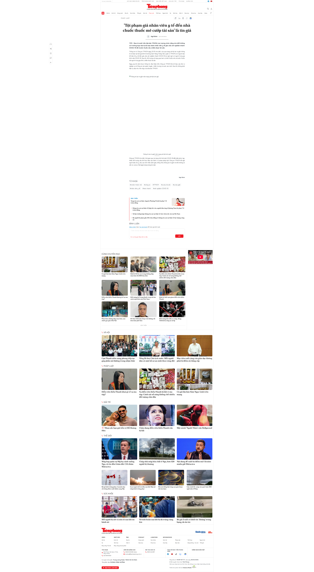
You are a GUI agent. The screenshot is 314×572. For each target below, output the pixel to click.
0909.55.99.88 (129, 552)
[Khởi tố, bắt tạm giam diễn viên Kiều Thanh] (172, 288)
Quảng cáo (189, 1)
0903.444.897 (151, 552)
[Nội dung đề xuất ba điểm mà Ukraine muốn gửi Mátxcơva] (194, 449)
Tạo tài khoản (143, 227)
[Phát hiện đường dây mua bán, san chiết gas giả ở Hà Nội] (115, 309)
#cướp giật (176, 185)
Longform (154, 537)
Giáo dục (186, 13)
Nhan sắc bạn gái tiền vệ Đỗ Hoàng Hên (119, 429)
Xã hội (108, 13)
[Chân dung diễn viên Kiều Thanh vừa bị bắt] (157, 415)
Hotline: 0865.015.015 (133, 1)
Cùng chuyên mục (111, 254)
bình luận (186, 18)
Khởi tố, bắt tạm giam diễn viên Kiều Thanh (171, 298)
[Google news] (186, 554)
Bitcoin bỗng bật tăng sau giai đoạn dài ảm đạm (170, 488)
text (179, 18)
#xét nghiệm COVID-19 (160, 188)
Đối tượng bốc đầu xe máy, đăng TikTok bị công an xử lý (170, 319)
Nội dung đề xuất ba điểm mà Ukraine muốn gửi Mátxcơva (194, 462)
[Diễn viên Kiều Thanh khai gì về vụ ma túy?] (115, 288)
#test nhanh (147, 188)
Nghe (50, 44)
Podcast (141, 537)
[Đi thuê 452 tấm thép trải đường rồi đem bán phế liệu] (143, 309)
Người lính (165, 13)
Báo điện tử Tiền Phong (157, 7)
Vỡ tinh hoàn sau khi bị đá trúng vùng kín (156, 520)
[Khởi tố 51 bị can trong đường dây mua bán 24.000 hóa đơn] (143, 264)
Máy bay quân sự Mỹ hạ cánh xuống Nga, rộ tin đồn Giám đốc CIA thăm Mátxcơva (118, 464)
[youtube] (211, 1)
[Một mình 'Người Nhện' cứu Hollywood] (194, 415)
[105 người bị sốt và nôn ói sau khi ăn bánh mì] (119, 507)
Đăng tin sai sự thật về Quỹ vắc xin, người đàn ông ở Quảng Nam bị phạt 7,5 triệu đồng (158, 209)
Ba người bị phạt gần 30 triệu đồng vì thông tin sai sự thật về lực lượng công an (158, 219)
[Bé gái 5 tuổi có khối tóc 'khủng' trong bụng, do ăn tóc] (194, 507)
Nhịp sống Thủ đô (106, 545)
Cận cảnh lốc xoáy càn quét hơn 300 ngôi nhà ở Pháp (199, 488)
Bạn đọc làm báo (111, 567)
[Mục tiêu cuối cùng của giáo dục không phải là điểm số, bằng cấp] (194, 345)
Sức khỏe (132, 13)
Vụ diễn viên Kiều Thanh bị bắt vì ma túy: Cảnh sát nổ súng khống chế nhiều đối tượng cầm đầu (171, 276)
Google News (190, 18)
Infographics (167, 537)
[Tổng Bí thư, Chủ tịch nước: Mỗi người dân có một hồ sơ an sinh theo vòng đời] (157, 345)
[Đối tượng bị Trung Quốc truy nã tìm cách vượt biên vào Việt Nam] (143, 288)
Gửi (179, 236)
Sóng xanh (120, 13)
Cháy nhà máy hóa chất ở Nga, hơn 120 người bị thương (156, 462)
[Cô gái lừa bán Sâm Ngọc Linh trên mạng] (115, 264)
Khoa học (193, 13)
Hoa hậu (200, 13)
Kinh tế (113, 13)
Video (205, 13)
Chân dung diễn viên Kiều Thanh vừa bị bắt (156, 429)
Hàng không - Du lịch (193, 543)
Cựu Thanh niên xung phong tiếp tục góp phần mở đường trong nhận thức (118, 359)
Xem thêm (211, 13)
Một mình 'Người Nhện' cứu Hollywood (194, 428)
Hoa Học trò (172, 1)
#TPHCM (156, 185)
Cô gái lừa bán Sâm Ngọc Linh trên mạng (113, 275)
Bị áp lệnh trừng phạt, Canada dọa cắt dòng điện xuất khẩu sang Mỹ (113, 488)
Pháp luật (151, 13)
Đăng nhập (132, 227)
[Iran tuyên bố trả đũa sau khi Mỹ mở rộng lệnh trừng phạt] (143, 477)
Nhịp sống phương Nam (120, 545)
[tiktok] (177, 554)
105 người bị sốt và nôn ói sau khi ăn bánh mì (118, 520)
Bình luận (50, 58)
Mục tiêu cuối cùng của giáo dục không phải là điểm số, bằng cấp (194, 359)
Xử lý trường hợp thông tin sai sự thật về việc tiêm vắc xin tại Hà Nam (156, 214)
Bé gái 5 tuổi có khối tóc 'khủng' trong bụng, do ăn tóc (194, 520)
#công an (147, 185)
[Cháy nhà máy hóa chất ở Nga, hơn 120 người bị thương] (157, 449)
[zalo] (181, 554)
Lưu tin (50, 53)
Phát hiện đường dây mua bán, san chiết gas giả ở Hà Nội (113, 319)
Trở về (50, 62)
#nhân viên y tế (135, 188)
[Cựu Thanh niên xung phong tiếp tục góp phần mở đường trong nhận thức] (119, 345)
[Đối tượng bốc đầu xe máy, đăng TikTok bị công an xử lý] (172, 309)
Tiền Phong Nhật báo (147, 1)
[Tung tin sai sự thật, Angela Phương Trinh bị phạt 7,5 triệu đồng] (178, 202)
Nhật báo (117, 537)
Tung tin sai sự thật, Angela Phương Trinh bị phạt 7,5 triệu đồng (149, 202)
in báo (183, 18)
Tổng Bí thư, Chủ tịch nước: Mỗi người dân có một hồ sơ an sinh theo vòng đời (157, 359)
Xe (170, 13)
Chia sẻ (50, 48)
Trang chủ (103, 13)
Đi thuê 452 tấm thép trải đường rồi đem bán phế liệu (142, 319)
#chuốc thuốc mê (136, 185)
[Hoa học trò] (210, 532)
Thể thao (158, 13)
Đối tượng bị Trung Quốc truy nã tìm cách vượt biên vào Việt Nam (143, 298)
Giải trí (181, 13)
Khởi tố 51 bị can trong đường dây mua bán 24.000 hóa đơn (142, 275)
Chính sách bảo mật (198, 550)
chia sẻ (175, 18)
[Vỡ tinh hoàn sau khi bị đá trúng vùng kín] (157, 507)
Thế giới (139, 13)
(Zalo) (135, 552)
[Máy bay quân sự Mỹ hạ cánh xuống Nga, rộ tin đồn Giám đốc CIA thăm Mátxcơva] (119, 449)
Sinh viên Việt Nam (161, 1)
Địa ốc (126, 13)
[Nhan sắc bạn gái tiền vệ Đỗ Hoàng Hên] (119, 415)
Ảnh (127, 537)
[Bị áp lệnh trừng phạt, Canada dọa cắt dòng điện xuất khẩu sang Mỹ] (114, 477)
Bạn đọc (177, 543)
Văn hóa (175, 13)
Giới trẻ (145, 13)
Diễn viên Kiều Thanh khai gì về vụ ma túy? (115, 298)
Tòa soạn (181, 1)
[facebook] (208, 1)
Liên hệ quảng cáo (129, 550)
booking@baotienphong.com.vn (133, 554)
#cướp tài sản (165, 185)
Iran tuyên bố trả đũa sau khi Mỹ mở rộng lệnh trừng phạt (142, 488)
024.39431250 (107, 555)
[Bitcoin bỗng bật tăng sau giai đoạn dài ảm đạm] (171, 477)
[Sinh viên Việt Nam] (200, 532)
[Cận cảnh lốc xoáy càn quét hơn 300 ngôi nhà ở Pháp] (199, 477)
